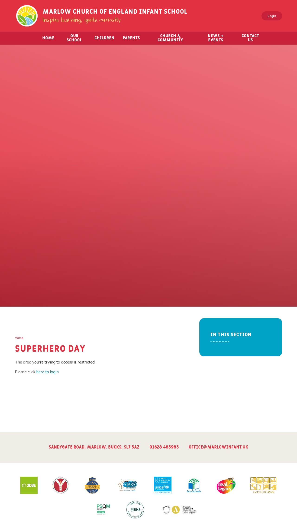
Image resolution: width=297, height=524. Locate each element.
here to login (47, 371)
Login (272, 16)
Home (19, 338)
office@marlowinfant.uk (218, 447)
